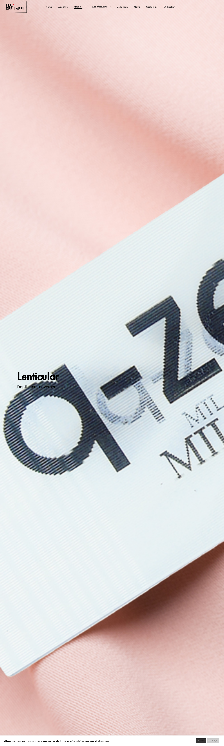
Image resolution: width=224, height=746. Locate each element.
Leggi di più (213, 740)
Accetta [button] (201, 740)
